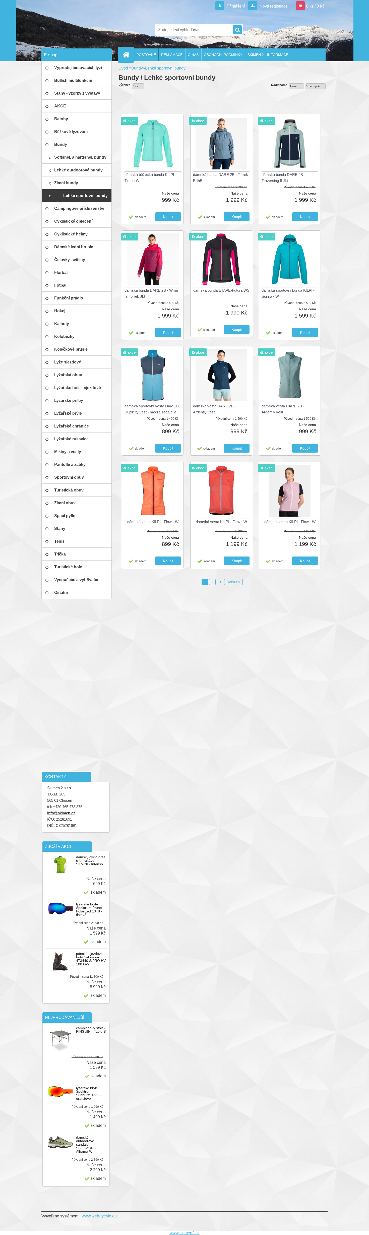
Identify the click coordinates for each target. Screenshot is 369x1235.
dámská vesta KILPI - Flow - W (152, 522)
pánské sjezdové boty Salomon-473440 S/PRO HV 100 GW (91, 959)
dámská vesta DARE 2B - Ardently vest (214, 409)
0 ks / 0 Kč (315, 6)
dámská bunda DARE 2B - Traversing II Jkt (283, 177)
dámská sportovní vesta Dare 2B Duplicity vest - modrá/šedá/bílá (152, 409)
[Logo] (75, 29)
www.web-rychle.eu (99, 1216)
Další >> (233, 582)
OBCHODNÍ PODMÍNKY (223, 55)
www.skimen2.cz (185, 1233)
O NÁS (193, 55)
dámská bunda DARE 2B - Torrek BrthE (220, 177)
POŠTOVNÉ (146, 55)
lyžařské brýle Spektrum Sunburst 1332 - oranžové (89, 1093)
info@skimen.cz (61, 813)
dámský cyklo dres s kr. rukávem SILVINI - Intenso (90, 860)
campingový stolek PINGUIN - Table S (91, 1029)
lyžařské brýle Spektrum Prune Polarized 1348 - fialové (89, 909)
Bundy (137, 68)
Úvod (123, 68)
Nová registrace (273, 6)
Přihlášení (236, 6)
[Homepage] (128, 54)
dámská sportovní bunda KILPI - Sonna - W (288, 293)
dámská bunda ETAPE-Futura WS (221, 290)
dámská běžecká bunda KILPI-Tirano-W (150, 177)
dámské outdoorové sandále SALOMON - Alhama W (86, 1144)
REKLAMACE (171, 55)
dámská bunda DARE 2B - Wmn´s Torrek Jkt (151, 293)
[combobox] (296, 86)
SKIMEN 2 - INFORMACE (268, 55)
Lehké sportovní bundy (165, 68)
